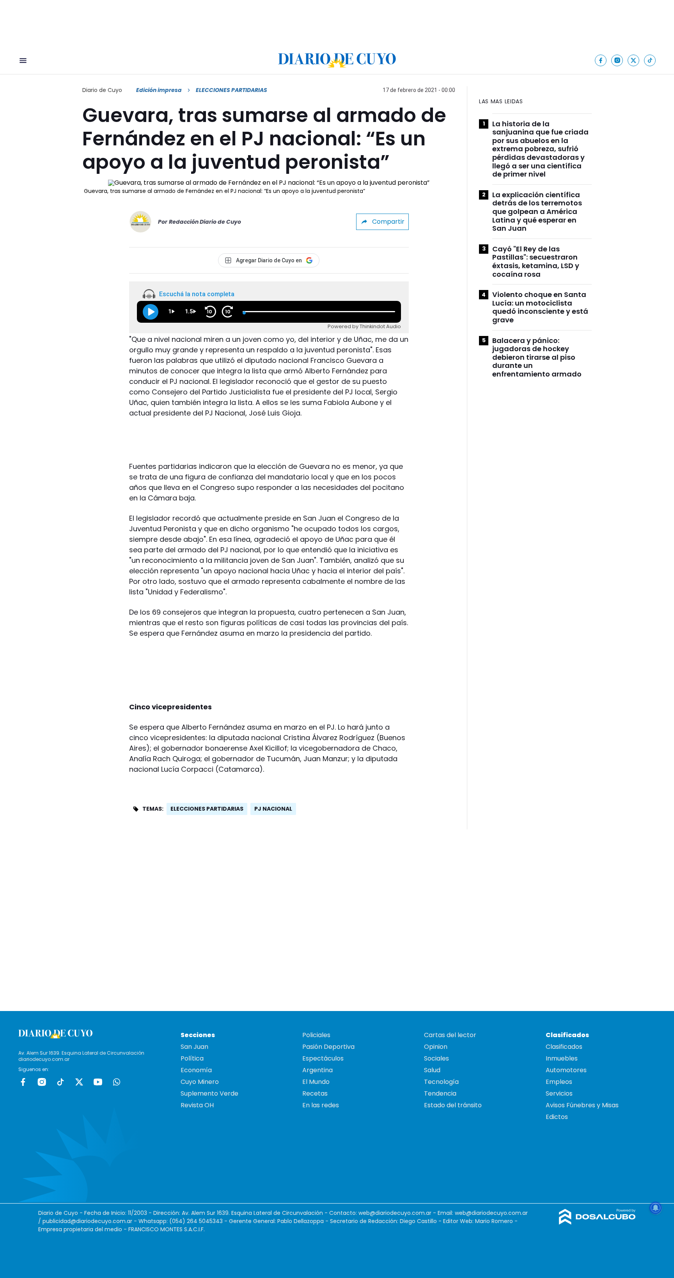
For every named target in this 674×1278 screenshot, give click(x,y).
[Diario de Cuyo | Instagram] (617, 60)
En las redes (320, 1105)
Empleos (559, 1081)
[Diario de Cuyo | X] (634, 60)
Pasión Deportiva (328, 1046)
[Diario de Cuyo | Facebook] (601, 60)
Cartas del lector (450, 1035)
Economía (196, 1070)
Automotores (566, 1070)
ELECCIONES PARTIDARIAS (206, 809)
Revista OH (197, 1105)
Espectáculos (323, 1058)
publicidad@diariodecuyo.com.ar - (90, 1221)
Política (192, 1058)
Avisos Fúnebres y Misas (582, 1105)
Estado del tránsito (453, 1105)
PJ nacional (273, 809)
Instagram (41, 1082)
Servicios (559, 1093)
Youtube (98, 1082)
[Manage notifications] (655, 1208)
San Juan (194, 1046)
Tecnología (441, 1081)
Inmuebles (562, 1058)
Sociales (436, 1058)
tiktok (60, 1082)
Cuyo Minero (200, 1081)
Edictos (557, 1116)
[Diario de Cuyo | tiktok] (650, 60)
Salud (432, 1070)
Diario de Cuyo (102, 90)
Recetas (315, 1093)
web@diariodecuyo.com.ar (394, 1213)
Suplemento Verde (209, 1093)
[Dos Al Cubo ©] (597, 1222)
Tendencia (440, 1093)
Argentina (317, 1070)
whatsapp (116, 1082)
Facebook (23, 1082)
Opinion (435, 1046)
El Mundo (316, 1081)
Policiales (316, 1035)
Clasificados (564, 1046)
